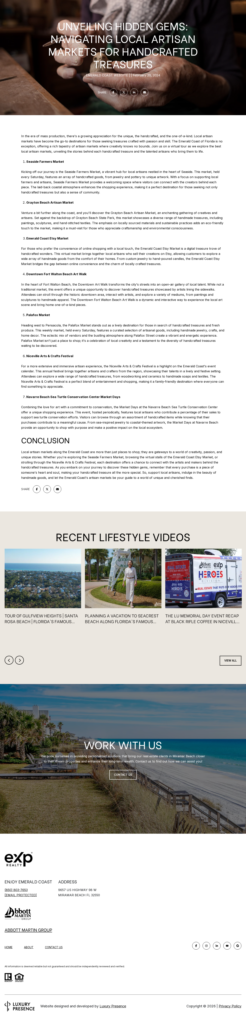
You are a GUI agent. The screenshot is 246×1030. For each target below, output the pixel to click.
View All (230, 660)
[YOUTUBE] (227, 946)
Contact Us (54, 947)
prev (9, 660)
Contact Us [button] (123, 774)
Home (8, 947)
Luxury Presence (113, 1006)
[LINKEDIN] (217, 946)
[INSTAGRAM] (206, 946)
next (19, 660)
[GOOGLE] (237, 946)
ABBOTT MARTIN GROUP (28, 930)
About (28, 947)
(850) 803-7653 (16, 890)
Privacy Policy (230, 1006)
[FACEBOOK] (196, 946)
